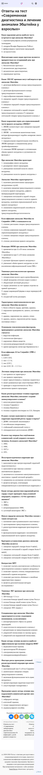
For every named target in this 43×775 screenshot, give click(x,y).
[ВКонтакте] (11, 716)
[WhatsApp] (26, 716)
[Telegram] (21, 716)
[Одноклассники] (16, 716)
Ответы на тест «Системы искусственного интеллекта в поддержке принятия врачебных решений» (32, 729)
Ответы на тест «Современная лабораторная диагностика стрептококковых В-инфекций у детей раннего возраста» (11, 730)
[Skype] (32, 716)
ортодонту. (30, 769)
